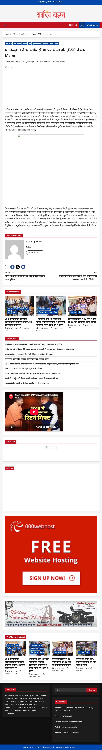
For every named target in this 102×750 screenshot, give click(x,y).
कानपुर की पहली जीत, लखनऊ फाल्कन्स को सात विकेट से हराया (27, 359)
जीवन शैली (55, 309)
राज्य (51, 44)
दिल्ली (25, 44)
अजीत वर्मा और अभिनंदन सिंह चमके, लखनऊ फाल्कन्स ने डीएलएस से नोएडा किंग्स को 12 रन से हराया (50, 322)
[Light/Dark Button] (71, 25)
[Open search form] (76, 25)
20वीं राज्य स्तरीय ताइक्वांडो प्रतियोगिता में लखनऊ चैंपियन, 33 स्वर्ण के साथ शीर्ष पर (18, 322)
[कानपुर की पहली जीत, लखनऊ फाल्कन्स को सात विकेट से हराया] (86, 648)
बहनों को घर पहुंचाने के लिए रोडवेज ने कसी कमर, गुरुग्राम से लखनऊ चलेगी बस (31, 378)
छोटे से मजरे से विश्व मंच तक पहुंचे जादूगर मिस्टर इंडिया (23, 369)
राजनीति (45, 44)
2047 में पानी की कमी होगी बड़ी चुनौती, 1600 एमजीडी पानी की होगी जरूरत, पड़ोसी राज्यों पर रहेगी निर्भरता (41, 364)
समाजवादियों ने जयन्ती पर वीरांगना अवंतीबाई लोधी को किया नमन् (27, 383)
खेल (17, 309)
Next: (78, 275)
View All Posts (35, 252)
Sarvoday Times (13, 61)
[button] (5, 25)
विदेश (56, 44)
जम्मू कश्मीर (17, 44)
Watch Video (92, 25)
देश (30, 44)
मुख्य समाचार (37, 44)
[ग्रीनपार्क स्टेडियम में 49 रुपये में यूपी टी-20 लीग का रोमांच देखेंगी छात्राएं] (82, 306)
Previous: (25, 275)
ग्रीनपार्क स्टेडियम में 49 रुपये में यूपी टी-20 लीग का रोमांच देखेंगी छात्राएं (29, 354)
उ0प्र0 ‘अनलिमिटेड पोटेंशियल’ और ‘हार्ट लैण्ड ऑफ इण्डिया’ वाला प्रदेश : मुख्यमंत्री (32, 373)
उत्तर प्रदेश (9, 44)
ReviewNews (61, 747)
